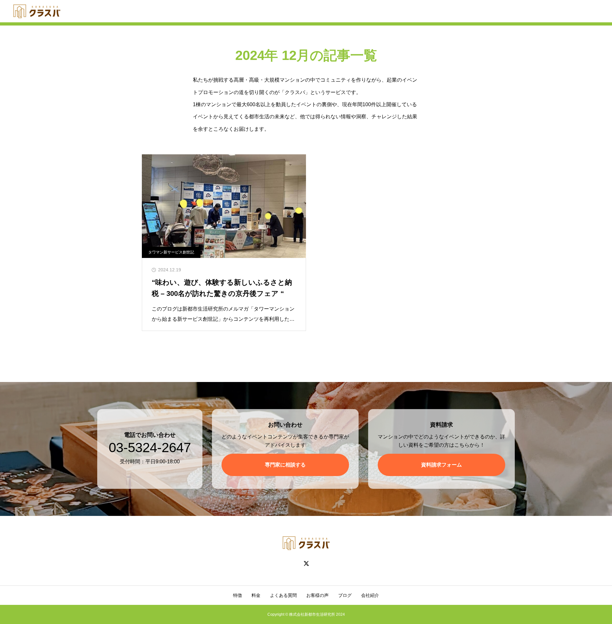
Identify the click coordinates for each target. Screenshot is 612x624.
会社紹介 (370, 595)
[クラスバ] (37, 11)
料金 (255, 595)
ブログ (345, 595)
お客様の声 (317, 595)
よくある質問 (283, 595)
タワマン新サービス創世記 (171, 252)
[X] (306, 563)
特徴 (237, 595)
